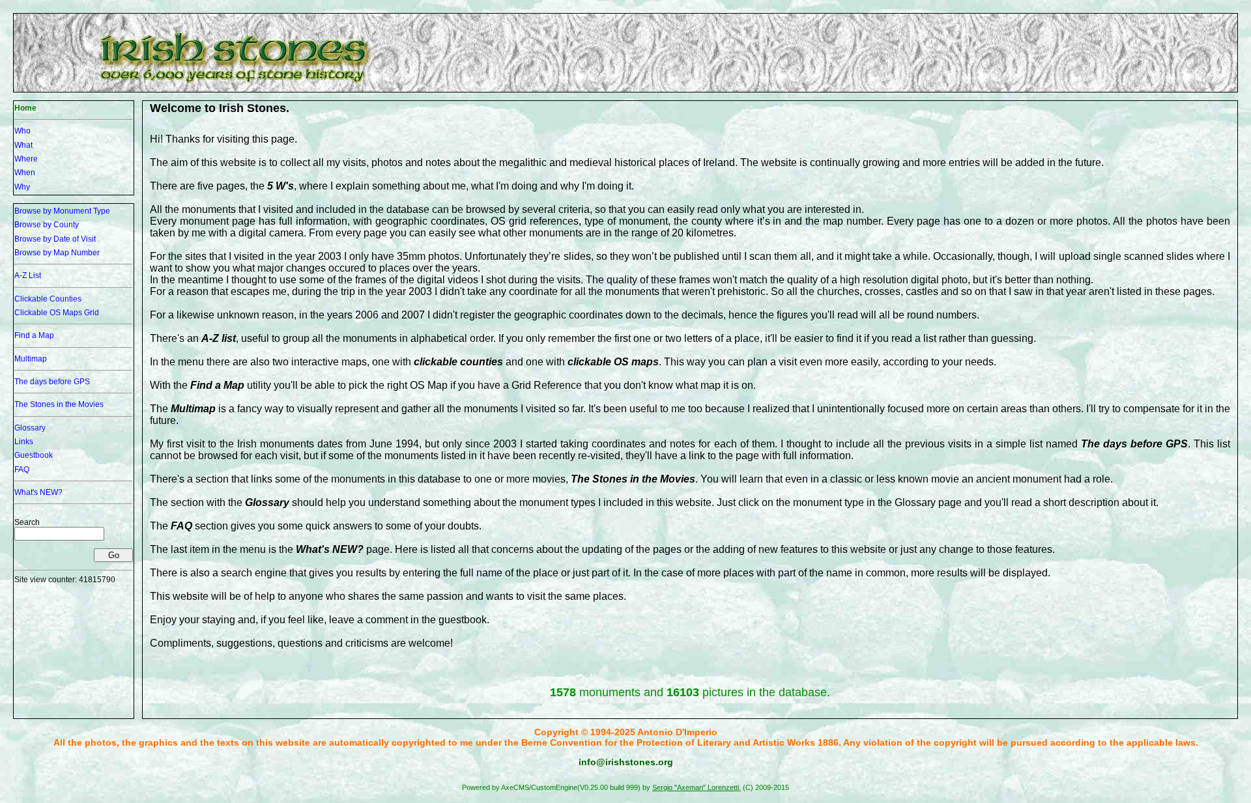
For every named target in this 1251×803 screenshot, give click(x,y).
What (23, 145)
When (24, 172)
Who (22, 130)
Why (22, 186)
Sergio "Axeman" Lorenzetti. (696, 787)
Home (25, 108)
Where (26, 158)
